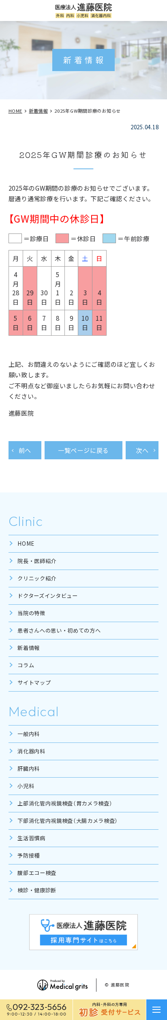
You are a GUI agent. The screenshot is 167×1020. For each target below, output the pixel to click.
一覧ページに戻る (83, 450)
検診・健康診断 (36, 890)
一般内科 (28, 734)
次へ (142, 450)
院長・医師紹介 (36, 561)
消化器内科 (31, 751)
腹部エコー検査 (36, 873)
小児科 (25, 786)
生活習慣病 (31, 838)
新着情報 (28, 648)
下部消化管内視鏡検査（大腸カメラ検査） (67, 820)
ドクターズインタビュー (47, 595)
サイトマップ (34, 682)
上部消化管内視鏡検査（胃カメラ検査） (64, 803)
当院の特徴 (31, 613)
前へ (25, 450)
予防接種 (28, 855)
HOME (25, 543)
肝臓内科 (28, 768)
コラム (25, 665)
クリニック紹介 (36, 578)
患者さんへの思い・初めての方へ (59, 630)
